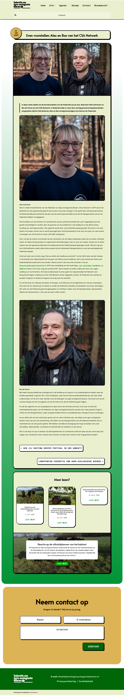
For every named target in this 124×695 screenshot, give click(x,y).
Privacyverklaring (66, 681)
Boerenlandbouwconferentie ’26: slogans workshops (94, 490)
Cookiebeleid (86, 681)
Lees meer (30, 519)
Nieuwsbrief (100, 6)
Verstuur (93, 646)
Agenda (62, 6)
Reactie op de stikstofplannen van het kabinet (30, 509)
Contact (86, 6)
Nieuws (75, 6)
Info (51, 6)
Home (43, 6)
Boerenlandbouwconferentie (31, 265)
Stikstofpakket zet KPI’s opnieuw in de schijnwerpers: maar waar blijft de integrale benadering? (62, 511)
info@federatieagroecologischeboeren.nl (78, 676)
